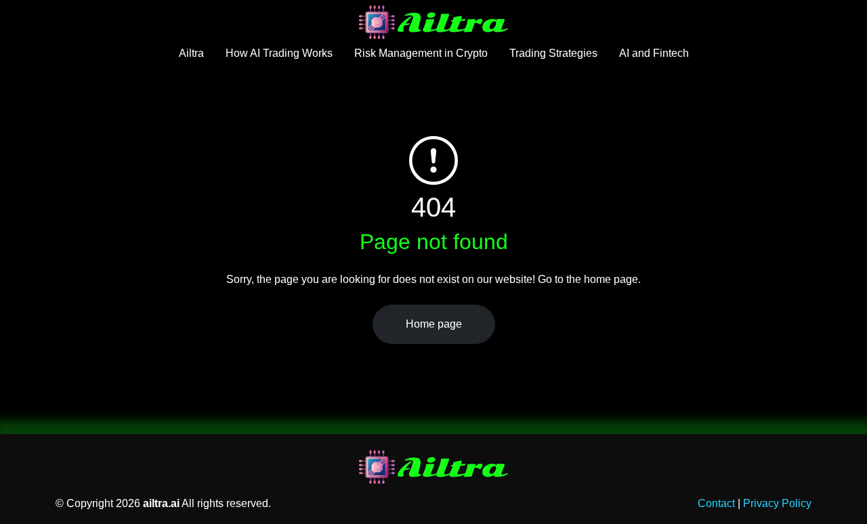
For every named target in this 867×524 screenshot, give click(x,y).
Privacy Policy (777, 503)
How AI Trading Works (279, 53)
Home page (434, 324)
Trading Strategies (553, 53)
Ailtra (191, 53)
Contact (716, 503)
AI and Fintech (654, 53)
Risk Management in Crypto (421, 53)
